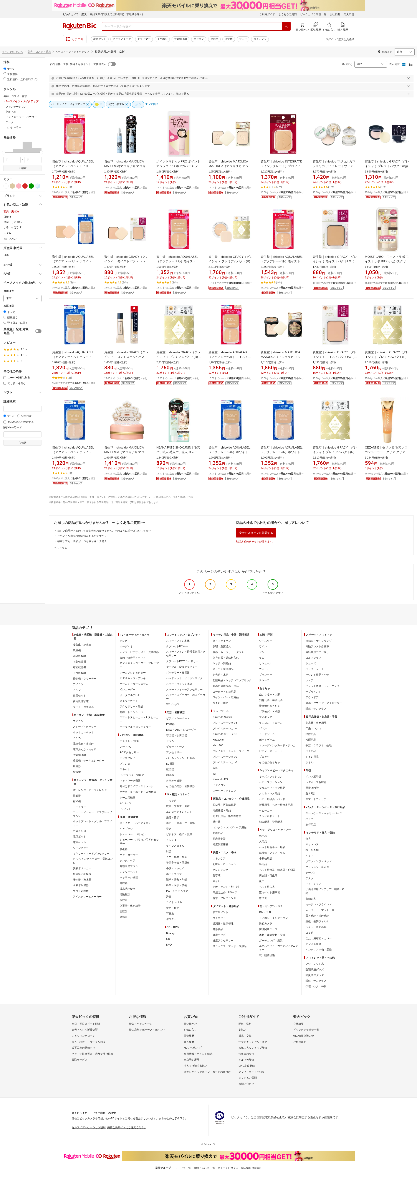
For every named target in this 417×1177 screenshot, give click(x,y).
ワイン (263, 646)
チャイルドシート (269, 816)
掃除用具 (311, 734)
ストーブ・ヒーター (84, 726)
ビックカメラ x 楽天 (75, 14)
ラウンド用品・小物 (317, 674)
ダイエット (219, 917)
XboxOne (218, 739)
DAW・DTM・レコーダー (181, 729)
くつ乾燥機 (79, 673)
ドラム (170, 741)
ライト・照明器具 (83, 706)
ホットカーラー (129, 854)
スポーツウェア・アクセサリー (324, 703)
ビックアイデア (122, 38)
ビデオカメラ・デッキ (133, 678)
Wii (214, 773)
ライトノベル (174, 902)
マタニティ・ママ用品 (272, 787)
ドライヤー (144, 38)
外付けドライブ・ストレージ (137, 786)
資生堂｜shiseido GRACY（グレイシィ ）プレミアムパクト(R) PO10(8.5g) (387, 356)
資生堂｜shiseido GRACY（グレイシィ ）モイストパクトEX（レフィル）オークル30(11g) (335, 261)
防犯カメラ (265, 923)
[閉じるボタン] (409, 78)
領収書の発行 (246, 1053)
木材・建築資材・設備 (272, 934)
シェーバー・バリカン (133, 834)
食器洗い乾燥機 (82, 874)
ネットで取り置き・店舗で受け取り (92, 1053)
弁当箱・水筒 (220, 674)
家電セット (99, 38)
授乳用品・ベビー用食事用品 (276, 804)
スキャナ (125, 769)
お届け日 (8, 306)
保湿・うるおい (12, 222)
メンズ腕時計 (313, 776)
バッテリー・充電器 (178, 672)
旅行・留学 (172, 817)
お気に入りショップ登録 (252, 1047)
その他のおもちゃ (269, 762)
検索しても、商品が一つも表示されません (82, 541)
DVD (169, 944)
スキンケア (219, 858)
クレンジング (220, 869)
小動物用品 (265, 858)
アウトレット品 (315, 963)
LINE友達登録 (246, 1065)
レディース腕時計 (316, 782)
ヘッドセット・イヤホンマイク (184, 678)
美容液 (216, 875)
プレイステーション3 (225, 756)
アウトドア (312, 697)
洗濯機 (229, 38)
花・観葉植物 (267, 955)
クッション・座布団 (317, 867)
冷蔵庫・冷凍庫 (82, 644)
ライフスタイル (175, 845)
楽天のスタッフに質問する (256, 532)
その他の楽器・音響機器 (180, 786)
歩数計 (123, 900)
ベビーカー (265, 810)
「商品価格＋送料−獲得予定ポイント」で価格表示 (77, 64)
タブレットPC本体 (177, 646)
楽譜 (168, 828)
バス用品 (311, 751)
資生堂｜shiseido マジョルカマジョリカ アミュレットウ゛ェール (334, 166)
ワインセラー (81, 847)
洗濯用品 (311, 739)
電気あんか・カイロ (84, 749)
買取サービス (79, 1059)
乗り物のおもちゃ (269, 705)
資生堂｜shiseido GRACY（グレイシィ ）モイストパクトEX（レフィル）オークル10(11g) (126, 261)
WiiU (215, 768)
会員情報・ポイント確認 (198, 1053)
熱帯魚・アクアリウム (272, 852)
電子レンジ (259, 38)
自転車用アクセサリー (319, 652)
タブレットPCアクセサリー (182, 661)
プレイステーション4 (225, 728)
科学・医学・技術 (176, 885)
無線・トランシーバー (133, 712)
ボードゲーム (267, 739)
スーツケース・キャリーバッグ (324, 813)
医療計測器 (219, 838)
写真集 (170, 913)
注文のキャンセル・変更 (252, 1041)
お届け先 (8, 291)
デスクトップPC (129, 741)
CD (168, 939)
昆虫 (261, 881)
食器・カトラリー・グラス (228, 652)
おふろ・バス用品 (269, 793)
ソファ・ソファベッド (319, 861)
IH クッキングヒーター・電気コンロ (93, 860)
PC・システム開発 (177, 890)
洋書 (168, 896)
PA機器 (170, 724)
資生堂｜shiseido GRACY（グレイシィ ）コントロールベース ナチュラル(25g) (126, 356)
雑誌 (168, 851)
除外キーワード (12, 427)
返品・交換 (245, 1035)
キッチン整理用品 (223, 669)
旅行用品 (311, 824)
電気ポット (79, 836)
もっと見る (60, 547)
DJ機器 (170, 763)
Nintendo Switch (222, 717)
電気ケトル (79, 842)
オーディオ (126, 646)
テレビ (243, 38)
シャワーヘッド (129, 871)
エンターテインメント (179, 811)
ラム (261, 657)
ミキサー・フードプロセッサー (91, 853)
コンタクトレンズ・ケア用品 (230, 827)
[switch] (38, 331)
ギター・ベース (175, 746)
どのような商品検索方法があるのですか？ (82, 535)
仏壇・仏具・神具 (316, 986)
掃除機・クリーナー (84, 678)
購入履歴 (189, 1041)
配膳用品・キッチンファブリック (232, 680)
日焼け (7, 216)
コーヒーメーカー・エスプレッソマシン (92, 814)
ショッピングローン (83, 1035)
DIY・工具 (265, 912)
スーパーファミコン (224, 790)
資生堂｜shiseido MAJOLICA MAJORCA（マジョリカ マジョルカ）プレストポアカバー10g (282, 356)
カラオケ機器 (174, 780)
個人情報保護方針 (303, 1035)
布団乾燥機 (79, 667)
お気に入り (190, 1029)
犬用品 (263, 841)
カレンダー (172, 840)
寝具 (308, 838)
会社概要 (335, 14)
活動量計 (125, 894)
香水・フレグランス (224, 898)
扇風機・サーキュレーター (88, 760)
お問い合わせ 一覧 (204, 1168)
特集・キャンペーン (140, 1023)
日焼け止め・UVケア (225, 892)
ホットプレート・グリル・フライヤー (92, 823)
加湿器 (77, 766)
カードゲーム (267, 734)
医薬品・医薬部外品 (224, 804)
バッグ (309, 818)
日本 (6, 254)
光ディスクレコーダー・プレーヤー (139, 664)
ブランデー (265, 674)
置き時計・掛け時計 (317, 915)
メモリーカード (129, 700)
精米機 (77, 801)
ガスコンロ (79, 830)
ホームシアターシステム (134, 683)
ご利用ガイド (267, 14)
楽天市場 (349, 14)
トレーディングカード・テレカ (277, 745)
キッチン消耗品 (222, 663)
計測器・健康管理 (223, 923)
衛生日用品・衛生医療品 (227, 816)
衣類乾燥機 (79, 661)
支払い (242, 1029)
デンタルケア (127, 860)
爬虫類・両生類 (268, 875)
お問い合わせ (246, 1083)
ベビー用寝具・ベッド (272, 799)
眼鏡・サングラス (316, 708)
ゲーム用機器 (127, 797)
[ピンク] (18, 186)
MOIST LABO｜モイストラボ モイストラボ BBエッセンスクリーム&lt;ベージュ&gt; (387, 261)
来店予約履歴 (191, 1059)
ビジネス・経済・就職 (179, 834)
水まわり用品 (220, 703)
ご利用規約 (299, 1041)
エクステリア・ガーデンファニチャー (278, 947)
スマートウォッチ (316, 799)
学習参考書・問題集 (178, 862)
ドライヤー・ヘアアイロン (135, 823)
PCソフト (125, 808)
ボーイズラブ (174, 874)
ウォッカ (264, 669)
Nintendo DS (220, 779)
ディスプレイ (127, 758)
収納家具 (311, 898)
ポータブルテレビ (130, 695)
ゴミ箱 (309, 932)
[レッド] (25, 186)
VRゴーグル (173, 704)
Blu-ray (170, 933)
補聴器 (123, 883)
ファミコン (219, 785)
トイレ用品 (312, 756)
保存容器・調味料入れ (226, 657)
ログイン (331, 39)
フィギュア (265, 717)
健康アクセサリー (223, 940)
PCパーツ (125, 803)
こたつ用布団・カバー (319, 938)
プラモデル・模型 (269, 711)
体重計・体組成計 (130, 905)
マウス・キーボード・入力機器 (138, 792)
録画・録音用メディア (133, 657)
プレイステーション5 (225, 722)
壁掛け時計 (312, 787)
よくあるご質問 (287, 14)
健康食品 (218, 929)
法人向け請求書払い (195, 1065)
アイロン (78, 684)
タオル (309, 762)
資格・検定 (172, 907)
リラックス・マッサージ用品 (230, 946)
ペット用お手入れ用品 (272, 847)
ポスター (171, 919)
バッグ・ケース (315, 669)
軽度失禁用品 (220, 844)
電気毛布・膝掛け (83, 743)
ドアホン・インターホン (273, 917)
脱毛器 (123, 849)
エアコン (199, 38)
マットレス (312, 844)
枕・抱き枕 (312, 850)
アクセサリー (174, 752)
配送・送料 (245, 1023)
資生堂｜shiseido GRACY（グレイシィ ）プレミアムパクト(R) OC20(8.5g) (178, 356)
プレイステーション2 (225, 762)
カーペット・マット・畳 (320, 910)
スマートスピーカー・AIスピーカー (139, 719)
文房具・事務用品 (316, 722)
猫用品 (263, 835)
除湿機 (77, 772)
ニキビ (7, 232)
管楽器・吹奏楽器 (176, 735)
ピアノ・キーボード (178, 718)
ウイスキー (265, 640)
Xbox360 (218, 745)
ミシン (77, 689)
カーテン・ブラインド (319, 904)
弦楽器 (170, 769)
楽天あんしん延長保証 (85, 1029)
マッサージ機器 (129, 877)
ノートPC (125, 746)
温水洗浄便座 (127, 888)
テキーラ (264, 680)
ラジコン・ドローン (271, 722)
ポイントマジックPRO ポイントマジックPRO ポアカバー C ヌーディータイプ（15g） (178, 166)
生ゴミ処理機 (81, 890)
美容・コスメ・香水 (39, 51)
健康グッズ (219, 934)
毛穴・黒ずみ (11, 211)
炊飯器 (77, 795)
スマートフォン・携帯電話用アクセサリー (185, 653)
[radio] (4, 68)
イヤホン (162, 38)
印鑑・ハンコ (313, 728)
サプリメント (220, 912)
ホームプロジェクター (133, 672)
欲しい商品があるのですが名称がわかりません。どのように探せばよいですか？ (104, 530)
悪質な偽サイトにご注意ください (126, 1127)
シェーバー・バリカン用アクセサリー (139, 841)
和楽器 (170, 775)
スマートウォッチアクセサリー (184, 689)
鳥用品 (263, 864)
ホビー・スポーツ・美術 (180, 823)
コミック (171, 800)
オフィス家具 (313, 944)
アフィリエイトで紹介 (251, 1071)
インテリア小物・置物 (319, 949)
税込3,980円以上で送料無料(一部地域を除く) (116, 14)
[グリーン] (31, 186)
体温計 (123, 917)
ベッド (309, 855)
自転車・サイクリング (319, 640)
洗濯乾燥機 (79, 656)
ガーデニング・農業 (271, 940)
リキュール (265, 663)
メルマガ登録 (246, 1059)
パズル (263, 728)
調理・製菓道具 (222, 646)
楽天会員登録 (346, 39)
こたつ (77, 738)
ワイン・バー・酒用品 (226, 697)
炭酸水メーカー (82, 868)
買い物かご (190, 1023)
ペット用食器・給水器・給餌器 (277, 869)
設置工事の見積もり (83, 1047)
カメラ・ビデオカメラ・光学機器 (139, 652)
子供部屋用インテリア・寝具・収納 (325, 891)
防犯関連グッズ (315, 969)
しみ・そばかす (12, 227)
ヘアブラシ (126, 828)
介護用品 (218, 833)
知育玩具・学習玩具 (271, 700)
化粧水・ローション (224, 864)
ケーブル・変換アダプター (181, 666)
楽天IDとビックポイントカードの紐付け (207, 1071)
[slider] (3, 152)
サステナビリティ (228, 1168)
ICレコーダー (127, 689)
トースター (79, 807)
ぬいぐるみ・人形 (269, 694)
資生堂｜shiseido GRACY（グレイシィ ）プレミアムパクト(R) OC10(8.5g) (230, 261)
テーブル (311, 872)
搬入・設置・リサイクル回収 (89, 1041)
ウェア (309, 680)
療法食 (263, 898)
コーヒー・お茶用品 (224, 691)
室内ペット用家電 (269, 892)
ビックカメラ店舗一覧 (313, 14)
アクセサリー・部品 (131, 706)
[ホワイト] (6, 186)
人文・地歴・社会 (176, 857)
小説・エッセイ (175, 868)
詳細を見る (182, 93)
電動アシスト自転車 (317, 646)
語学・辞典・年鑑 (176, 879)
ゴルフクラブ (313, 657)
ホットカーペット (83, 732)
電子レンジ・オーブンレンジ (90, 790)
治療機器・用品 (222, 810)
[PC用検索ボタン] (286, 26)
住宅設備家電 (81, 701)
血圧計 (123, 911)
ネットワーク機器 (130, 780)
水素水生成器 (81, 885)
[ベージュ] (12, 186)
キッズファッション (271, 776)
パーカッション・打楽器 (180, 758)
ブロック (264, 756)
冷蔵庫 (214, 38)
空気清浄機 (180, 38)
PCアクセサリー (129, 752)
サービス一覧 (183, 1168)
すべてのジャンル (12, 51)
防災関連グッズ (268, 929)
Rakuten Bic (79, 26)
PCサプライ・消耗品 (132, 775)
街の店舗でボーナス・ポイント (147, 1029)
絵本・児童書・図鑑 (178, 806)
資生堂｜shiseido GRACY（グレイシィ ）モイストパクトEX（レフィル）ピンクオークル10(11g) (335, 356)
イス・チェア (313, 884)
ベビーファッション (271, 782)
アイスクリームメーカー (87, 896)
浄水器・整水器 (82, 879)
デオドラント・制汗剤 (226, 886)
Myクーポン (191, 1047)
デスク (309, 878)
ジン (261, 652)
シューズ (311, 663)
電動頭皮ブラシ (129, 866)
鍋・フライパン (222, 640)
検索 (23, 168)
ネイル (216, 881)
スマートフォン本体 (178, 640)
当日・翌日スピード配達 (86, 1023)
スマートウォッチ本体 (179, 683)
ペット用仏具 (267, 886)
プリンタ (125, 763)
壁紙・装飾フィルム (317, 921)
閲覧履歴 (189, 1035)
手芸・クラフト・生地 (319, 745)
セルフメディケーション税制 (89, 1127)
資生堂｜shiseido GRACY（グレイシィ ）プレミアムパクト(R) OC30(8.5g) (335, 452)
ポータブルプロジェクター (135, 726)
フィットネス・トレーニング (322, 686)
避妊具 (216, 821)
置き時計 (311, 793)
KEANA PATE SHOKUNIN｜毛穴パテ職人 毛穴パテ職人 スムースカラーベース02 (178, 452)
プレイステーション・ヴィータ (231, 751)
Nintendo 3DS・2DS (225, 734)
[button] (8, 147)
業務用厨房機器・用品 (226, 686)
